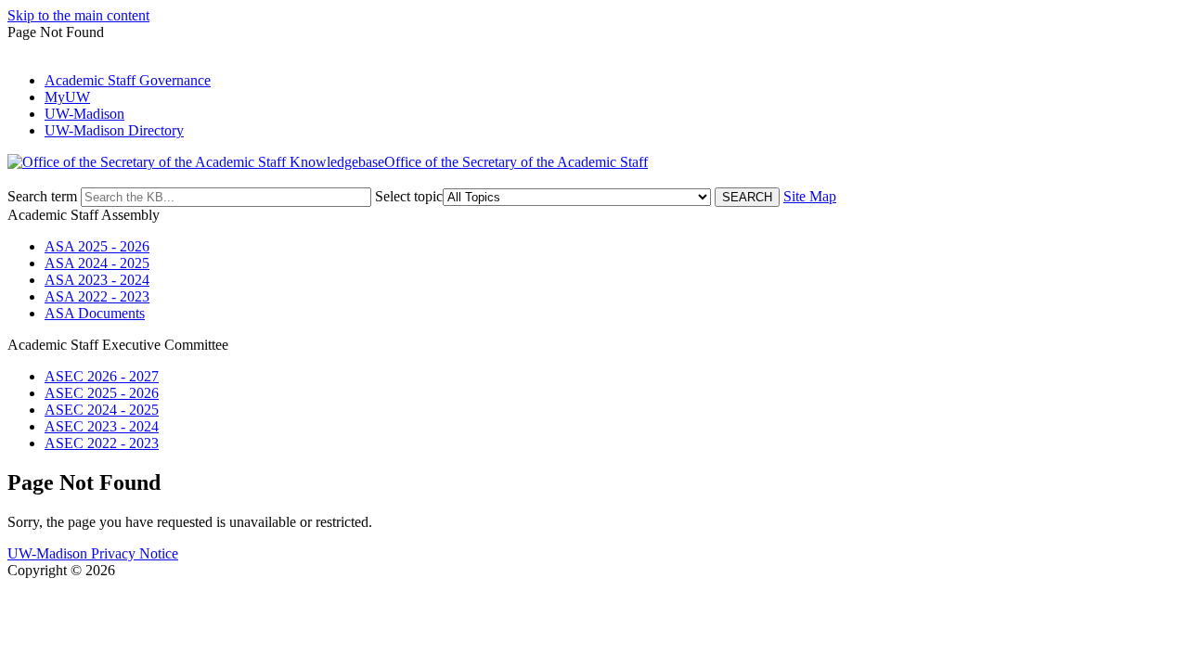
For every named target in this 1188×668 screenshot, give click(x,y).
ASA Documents (95, 313)
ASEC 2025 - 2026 (102, 393)
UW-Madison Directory (114, 130)
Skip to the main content (78, 15)
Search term (42, 196)
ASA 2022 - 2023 (97, 296)
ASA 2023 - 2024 (97, 280)
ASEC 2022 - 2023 (102, 443)
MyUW (67, 97)
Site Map (809, 196)
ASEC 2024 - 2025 (102, 410)
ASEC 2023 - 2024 (102, 426)
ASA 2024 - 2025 (97, 263)
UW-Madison (84, 114)
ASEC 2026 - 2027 (102, 376)
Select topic (409, 196)
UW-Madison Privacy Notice (92, 553)
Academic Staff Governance (128, 80)
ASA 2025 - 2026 (97, 246)
